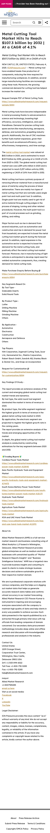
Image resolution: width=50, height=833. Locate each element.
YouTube (6, 705)
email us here (8, 688)
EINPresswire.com (16, 68)
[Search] (34, 22)
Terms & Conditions (36, 823)
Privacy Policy (37, 829)
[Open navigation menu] (4, 22)
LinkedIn (6, 702)
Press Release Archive (29, 818)
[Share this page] (46, 22)
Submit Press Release (15, 823)
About (13, 818)
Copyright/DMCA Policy (17, 829)
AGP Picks (6, 4)
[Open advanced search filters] (40, 22)
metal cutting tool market (18, 152)
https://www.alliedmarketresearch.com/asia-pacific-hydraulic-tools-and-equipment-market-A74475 (24, 480)
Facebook (7, 695)
